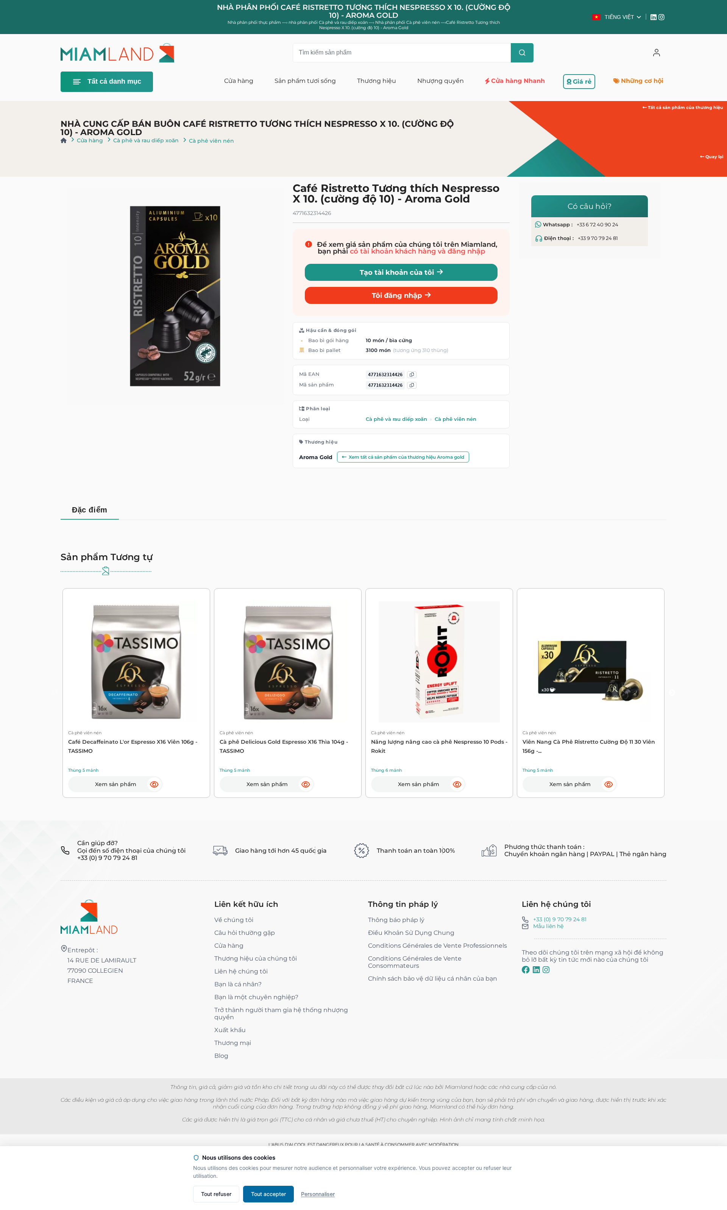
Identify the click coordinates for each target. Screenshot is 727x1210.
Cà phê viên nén (211, 140)
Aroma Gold (315, 457)
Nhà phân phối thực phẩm (254, 22)
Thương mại (232, 1042)
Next (672, 693)
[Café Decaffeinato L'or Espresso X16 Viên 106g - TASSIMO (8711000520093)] (136, 662)
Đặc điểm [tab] (90, 510)
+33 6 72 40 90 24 (597, 224)
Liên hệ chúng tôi (241, 971)
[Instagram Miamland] (662, 17)
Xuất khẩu (230, 1030)
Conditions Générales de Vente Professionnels (437, 945)
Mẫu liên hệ (548, 926)
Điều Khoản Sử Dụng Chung (411, 932)
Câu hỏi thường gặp (244, 932)
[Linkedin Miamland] (654, 17)
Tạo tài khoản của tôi (397, 272)
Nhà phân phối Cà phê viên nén (408, 22)
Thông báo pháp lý (396, 919)
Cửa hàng (90, 140)
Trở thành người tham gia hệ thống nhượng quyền (281, 1013)
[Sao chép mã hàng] (412, 385)
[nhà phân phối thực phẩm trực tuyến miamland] (117, 52)
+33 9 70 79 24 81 (598, 238)
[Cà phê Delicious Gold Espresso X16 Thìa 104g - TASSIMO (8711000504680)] (287, 662)
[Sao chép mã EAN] (412, 374)
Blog (221, 1055)
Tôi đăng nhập (397, 295)
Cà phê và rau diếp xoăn (146, 140)
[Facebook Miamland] (526, 969)
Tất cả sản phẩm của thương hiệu (685, 107)
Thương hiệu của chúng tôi (255, 958)
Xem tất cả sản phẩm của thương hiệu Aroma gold (406, 457)
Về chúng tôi (233, 919)
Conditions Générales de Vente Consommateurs (415, 962)
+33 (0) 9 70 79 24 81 (560, 919)
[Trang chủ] (64, 140)
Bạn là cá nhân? (238, 984)
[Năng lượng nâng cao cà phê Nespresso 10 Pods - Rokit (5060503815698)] (439, 662)
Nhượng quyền (440, 80)
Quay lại (713, 156)
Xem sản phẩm (115, 784)
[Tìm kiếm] (522, 52)
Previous (55, 693)
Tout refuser (216, 1194)
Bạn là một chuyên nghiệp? (256, 997)
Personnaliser (318, 1194)
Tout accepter (268, 1194)
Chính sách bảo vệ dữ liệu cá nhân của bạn (432, 978)
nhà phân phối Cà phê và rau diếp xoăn (329, 22)
